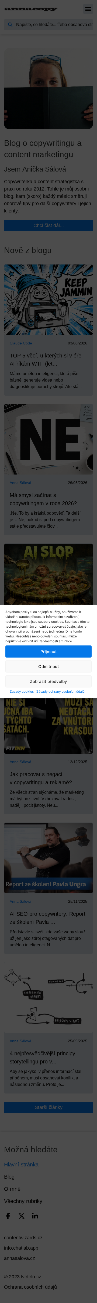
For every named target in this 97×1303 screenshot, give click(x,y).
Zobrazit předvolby (48, 681)
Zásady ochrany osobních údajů (60, 691)
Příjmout (48, 651)
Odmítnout (48, 666)
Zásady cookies (22, 691)
